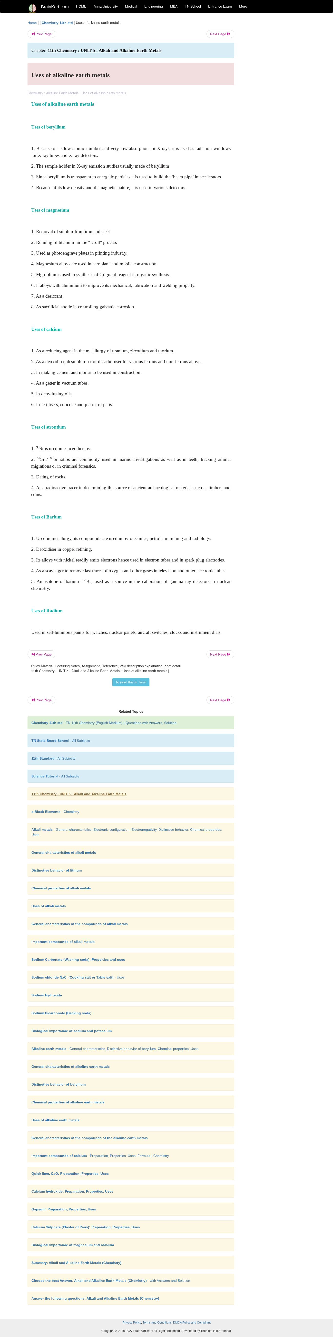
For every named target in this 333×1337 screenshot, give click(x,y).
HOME (81, 6)
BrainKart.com (55, 6)
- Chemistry (55, 812)
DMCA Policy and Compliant (192, 1322)
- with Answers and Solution (110, 1281)
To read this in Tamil (131, 682)
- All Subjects (60, 741)
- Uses (78, 977)
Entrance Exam (220, 6)
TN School (193, 6)
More (243, 6)
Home (32, 23)
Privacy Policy (132, 1322)
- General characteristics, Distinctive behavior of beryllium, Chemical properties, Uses (114, 1049)
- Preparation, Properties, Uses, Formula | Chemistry (100, 1156)
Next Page (218, 34)
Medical (131, 6)
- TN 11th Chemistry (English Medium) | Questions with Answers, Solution (103, 723)
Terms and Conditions (157, 1322)
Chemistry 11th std (57, 23)
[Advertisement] (274, 93)
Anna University (106, 6)
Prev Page (43, 34)
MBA (173, 6)
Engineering (153, 6)
